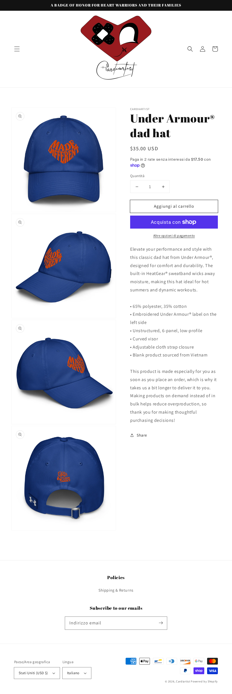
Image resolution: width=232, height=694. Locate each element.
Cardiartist (183, 681)
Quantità (137, 175)
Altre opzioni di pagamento (174, 235)
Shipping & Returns (116, 590)
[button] (17, 49)
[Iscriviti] (160, 623)
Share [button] (142, 435)
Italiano (73, 673)
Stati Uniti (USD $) (33, 673)
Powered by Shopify (204, 681)
